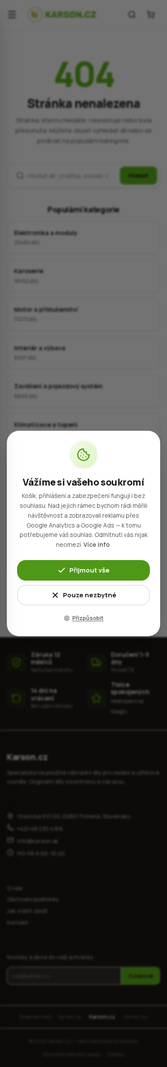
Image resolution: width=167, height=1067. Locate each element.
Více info (97, 544)
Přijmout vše (89, 570)
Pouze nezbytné (89, 594)
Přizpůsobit (88, 618)
